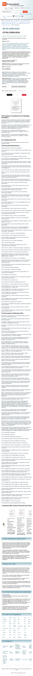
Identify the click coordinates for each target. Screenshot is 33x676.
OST (14, 623)
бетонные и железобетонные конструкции (20, 78)
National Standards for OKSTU (18, 652)
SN (24, 619)
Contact (11, 9)
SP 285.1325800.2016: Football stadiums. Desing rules (13, 455)
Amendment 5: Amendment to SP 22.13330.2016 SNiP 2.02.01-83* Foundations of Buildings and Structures (15, 322)
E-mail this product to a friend (10, 90)
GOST (4, 626)
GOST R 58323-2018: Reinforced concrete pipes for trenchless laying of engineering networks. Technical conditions (16, 335)
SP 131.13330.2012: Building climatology (10, 267)
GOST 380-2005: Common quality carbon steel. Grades (13, 235)
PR (18, 617)
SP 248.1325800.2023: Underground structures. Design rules (14, 442)
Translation (10, 7)
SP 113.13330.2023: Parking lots (8, 432)
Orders (14, 621)
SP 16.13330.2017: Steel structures (9, 274)
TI (24, 630)
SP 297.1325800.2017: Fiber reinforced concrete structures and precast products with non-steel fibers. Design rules (15, 290)
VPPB (29, 621)
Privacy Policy (26, 668)
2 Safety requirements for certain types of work (17, 127)
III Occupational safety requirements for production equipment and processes (16, 126)
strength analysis (18, 75)
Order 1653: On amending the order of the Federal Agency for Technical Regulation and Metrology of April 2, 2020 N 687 (14, 410)
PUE (19, 619)
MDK (4, 634)
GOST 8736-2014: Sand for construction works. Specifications (14, 251)
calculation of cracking (16, 72)
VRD (29, 623)
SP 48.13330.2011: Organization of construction (11, 301)
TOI (25, 632)
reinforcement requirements (8, 75)
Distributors (22, 7)
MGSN (10, 617)
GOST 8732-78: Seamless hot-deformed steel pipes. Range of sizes (16, 249)
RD (18, 621)
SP (24, 623)
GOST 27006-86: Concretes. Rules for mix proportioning (13, 215)
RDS (19, 623)
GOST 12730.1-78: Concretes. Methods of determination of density (15, 169)
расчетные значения (16, 82)
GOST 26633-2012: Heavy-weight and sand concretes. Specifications (16, 210)
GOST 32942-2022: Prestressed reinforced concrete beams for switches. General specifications (15, 332)
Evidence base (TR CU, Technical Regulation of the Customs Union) (5, 659)
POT (14, 634)
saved (4, 17)
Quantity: (4, 86)
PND (14, 632)
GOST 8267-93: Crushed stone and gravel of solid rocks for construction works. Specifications (14, 245)
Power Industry (24, 647)
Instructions (5, 628)
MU (10, 630)
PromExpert (4, 125)
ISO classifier (4, 130)
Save (25, 95)
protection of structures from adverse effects (15, 74)
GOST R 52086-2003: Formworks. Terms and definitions (13, 258)
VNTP (29, 619)
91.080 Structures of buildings (16, 131)
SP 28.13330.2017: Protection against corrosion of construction (14, 284)
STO (25, 628)
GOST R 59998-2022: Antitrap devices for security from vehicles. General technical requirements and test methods (15, 367)
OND (14, 617)
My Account (9, 16)
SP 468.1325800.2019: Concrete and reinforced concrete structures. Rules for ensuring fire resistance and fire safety (16, 495)
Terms (27, 7)
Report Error (23, 90)
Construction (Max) (9, 20)
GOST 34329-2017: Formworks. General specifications (13, 233)
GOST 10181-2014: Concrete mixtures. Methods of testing (13, 156)
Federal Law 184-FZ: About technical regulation (11, 148)
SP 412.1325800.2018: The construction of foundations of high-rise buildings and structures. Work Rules (15, 463)
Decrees (5, 621)
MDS (4, 637)
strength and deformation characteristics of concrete (15, 76)
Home (5, 7)
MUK (10, 628)
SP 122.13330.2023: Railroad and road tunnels (11, 436)
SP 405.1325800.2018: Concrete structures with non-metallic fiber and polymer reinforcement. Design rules (16, 299)
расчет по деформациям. (7, 81)
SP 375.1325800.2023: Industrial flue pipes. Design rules (13, 457)
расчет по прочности (6, 82)
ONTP (14, 619)
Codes (4, 617)
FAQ (7, 668)
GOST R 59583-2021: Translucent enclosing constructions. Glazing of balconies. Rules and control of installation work (16, 350)
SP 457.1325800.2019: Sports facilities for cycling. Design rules (14, 482)
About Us (6, 9)
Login (4, 16)
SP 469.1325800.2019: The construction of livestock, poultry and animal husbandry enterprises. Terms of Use (15, 498)
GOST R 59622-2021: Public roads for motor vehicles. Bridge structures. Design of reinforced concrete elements (14, 354)
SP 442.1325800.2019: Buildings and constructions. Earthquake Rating (16, 477)
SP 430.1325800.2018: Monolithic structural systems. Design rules (15, 468)
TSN (25, 637)
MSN (10, 623)
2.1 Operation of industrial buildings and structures (15, 128)
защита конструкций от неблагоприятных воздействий (14, 79)
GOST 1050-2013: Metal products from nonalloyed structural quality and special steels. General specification (15, 159)
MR (10, 621)
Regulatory (16, 7)
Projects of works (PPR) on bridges (25, 652)
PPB (14, 637)
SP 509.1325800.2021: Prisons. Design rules (11, 500)
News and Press (12, 668)
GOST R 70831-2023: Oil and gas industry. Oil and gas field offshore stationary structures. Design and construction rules (16, 390)
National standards (5, 134)
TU (28, 617)
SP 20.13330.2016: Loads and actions (9, 279)
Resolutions (20, 626)
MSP (10, 626)
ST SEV (25, 626)
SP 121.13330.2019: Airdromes (8, 434)
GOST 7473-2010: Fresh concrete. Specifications (12, 240)
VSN (29, 626)
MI (9, 619)
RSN (19, 632)
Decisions (5, 619)
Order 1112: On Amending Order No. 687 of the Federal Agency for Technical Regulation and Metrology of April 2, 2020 (15, 398)
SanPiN (19, 637)
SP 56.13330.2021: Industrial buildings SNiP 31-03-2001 (13, 502)
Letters (4, 632)
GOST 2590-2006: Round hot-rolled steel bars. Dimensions (14, 208)
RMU (19, 628)
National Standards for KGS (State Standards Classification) (18, 646)
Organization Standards (18, 659)
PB (14, 628)
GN (3, 623)
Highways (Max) (12, 647)
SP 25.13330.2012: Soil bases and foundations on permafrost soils (15, 444)
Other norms (14, 626)
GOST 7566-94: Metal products (8, 242)
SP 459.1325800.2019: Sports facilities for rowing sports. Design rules (16, 486)
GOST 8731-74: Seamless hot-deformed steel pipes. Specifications (15, 247)
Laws (4, 630)
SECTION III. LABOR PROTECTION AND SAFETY (19, 125)
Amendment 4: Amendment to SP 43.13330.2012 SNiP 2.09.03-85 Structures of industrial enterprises (15, 316)
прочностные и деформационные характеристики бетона (15, 80)
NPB (10, 634)
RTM (19, 634)
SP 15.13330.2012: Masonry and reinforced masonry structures (15, 438)
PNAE (14, 630)
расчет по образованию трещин (21, 81)
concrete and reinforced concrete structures (17, 73)
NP (9, 637)
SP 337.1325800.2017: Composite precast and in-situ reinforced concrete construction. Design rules (15, 293)
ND (10, 632)
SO (25, 621)
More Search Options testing (26, 13)
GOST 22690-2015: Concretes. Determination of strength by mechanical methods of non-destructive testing (14, 189)
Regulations (17, 20)
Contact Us (19, 668)
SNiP (25, 617)
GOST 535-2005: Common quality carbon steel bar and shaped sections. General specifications (14, 238)
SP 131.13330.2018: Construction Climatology (11, 269)
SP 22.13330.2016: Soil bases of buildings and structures (13, 281)
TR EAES (25, 635)
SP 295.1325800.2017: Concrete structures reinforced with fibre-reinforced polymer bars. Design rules (15, 287)
